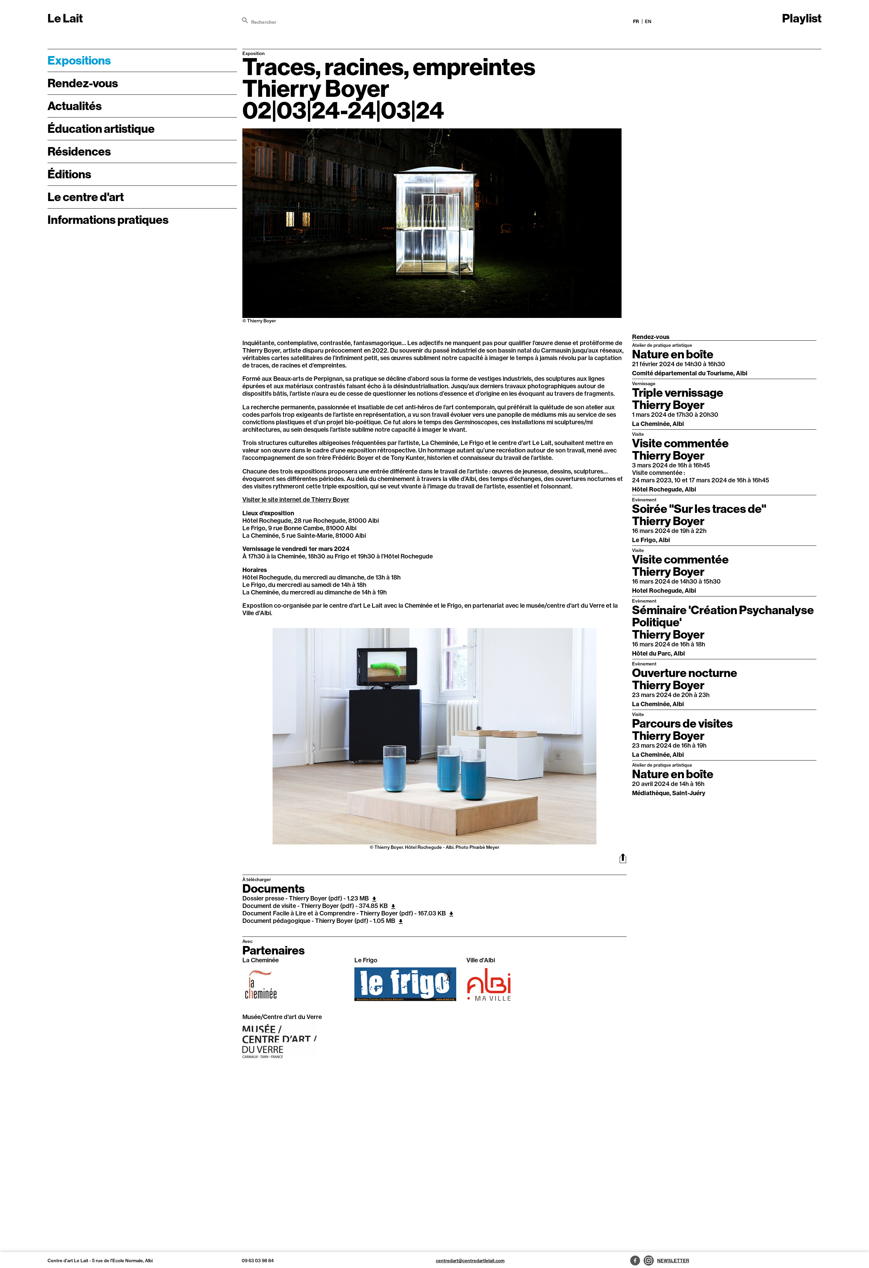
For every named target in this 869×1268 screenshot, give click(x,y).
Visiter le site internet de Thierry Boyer (295, 499)
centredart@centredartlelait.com (470, 1260)
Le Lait (65, 18)
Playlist (801, 18)
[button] (250, 739)
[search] (245, 20)
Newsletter (673, 1260)
